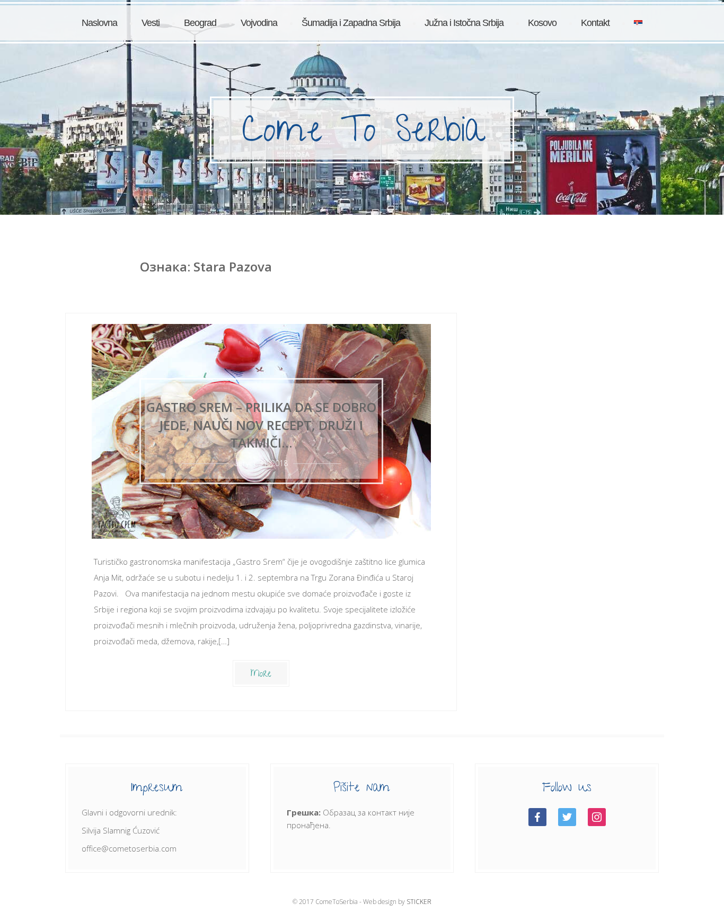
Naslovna (99, 22)
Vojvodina (259, 22)
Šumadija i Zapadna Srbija (351, 22)
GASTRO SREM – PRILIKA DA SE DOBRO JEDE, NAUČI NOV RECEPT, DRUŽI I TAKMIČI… (261, 424)
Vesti (151, 22)
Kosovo (542, 22)
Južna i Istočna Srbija (464, 22)
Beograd (200, 22)
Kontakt (595, 22)
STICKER (419, 901)
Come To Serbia (363, 134)
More (261, 674)
